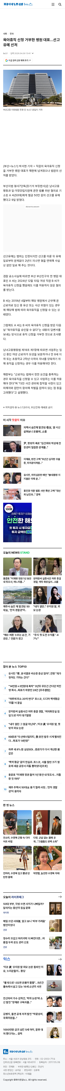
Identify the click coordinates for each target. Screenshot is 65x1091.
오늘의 (13, 897)
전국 (12, 33)
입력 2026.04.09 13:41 (20, 53)
